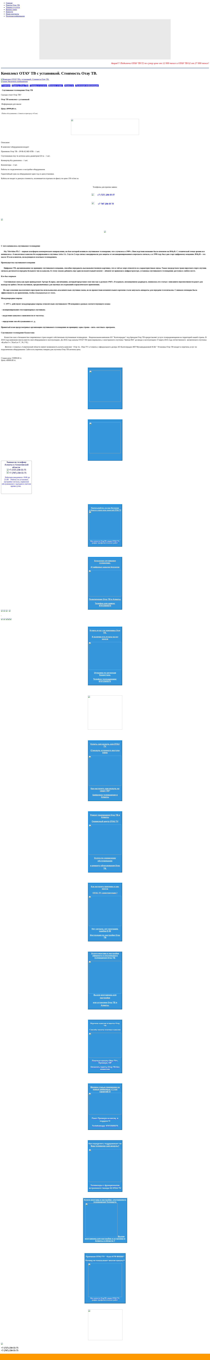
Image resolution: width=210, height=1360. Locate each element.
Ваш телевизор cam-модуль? (105, 1146)
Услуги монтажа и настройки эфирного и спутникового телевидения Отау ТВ (105, 955)
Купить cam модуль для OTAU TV (105, 745)
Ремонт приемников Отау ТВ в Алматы (105, 816)
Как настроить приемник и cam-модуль (105, 887)
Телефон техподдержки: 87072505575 (105, 680)
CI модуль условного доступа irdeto (105, 751)
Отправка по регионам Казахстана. (105, 674)
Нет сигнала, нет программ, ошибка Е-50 (105, 930)
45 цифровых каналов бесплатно (105, 567)
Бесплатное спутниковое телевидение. (105, 562)
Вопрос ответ (11, 10)
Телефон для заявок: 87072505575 (105, 604)
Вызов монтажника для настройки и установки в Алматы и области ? (105, 1238)
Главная (9, 3)
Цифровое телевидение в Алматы (105, 796)
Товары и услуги (13, 7)
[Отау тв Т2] (105, 232)
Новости (9, 12)
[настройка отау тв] (105, 977)
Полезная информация (15, 16)
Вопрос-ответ (55, 86)
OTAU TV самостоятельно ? (105, 893)
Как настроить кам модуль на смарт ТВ (105, 790)
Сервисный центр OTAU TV (105, 821)
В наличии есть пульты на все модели (105, 638)
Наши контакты (12, 14)
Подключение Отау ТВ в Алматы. (105, 599)
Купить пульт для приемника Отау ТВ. (105, 631)
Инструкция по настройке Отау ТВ (105, 936)
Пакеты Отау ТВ (13, 5)
